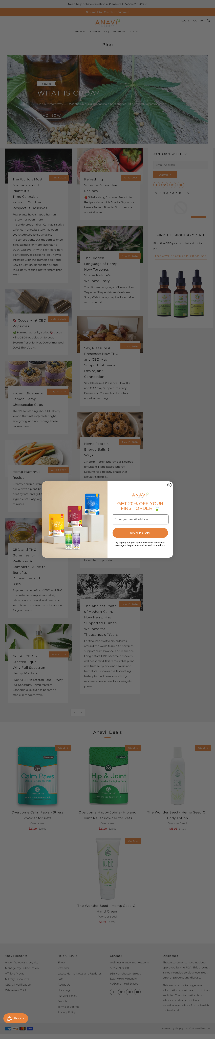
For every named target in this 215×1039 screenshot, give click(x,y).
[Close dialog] (169, 485)
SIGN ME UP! (140, 532)
